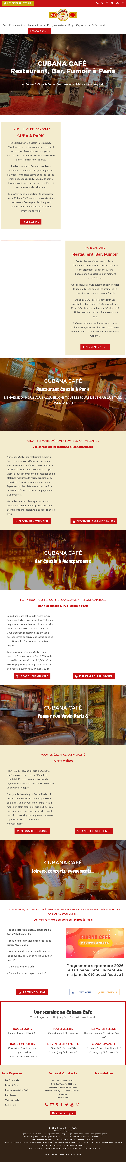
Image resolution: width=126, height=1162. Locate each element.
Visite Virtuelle (12, 1100)
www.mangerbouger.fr (96, 1134)
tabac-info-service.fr (76, 1145)
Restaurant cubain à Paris (17, 1090)
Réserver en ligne (63, 1113)
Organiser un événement (90, 25)
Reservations (38, 30)
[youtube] (117, 3)
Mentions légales (63, 1131)
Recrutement (11, 1105)
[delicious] (97, 3)
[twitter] (112, 3)
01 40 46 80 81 (63, 1097)
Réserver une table (19, 3)
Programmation (56, 25)
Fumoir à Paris (36, 25)
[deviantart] (102, 3)
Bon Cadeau (10, 1095)
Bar (4, 25)
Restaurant (15, 25)
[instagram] (123, 3)
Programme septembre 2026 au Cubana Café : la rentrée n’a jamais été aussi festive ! (95, 970)
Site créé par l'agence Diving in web (63, 1154)
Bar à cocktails (12, 1080)
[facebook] (107, 3)
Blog (71, 25)
